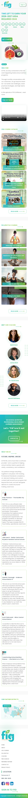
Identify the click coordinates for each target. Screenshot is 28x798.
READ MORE (14, 211)
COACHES (4, 756)
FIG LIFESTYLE (4, 753)
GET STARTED (7, 39)
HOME (3, 745)
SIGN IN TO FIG (9, 789)
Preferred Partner (6, 761)
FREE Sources (5, 759)
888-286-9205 (6, 778)
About (3, 747)
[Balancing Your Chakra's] (14, 238)
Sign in (23, 5)
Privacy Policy (5, 767)
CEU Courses (5, 750)
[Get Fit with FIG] (14, 276)
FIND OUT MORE (7, 100)
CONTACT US (14, 438)
